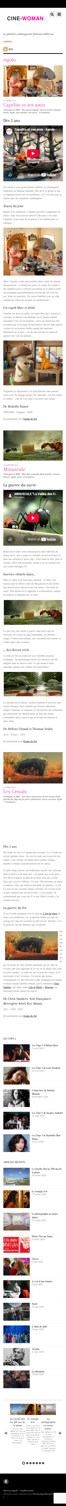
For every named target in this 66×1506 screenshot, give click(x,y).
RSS (11, 49)
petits (27, 799)
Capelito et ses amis (24, 105)
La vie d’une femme (42, 1281)
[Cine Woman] (25, 25)
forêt (42, 474)
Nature (6, 477)
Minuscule (14, 469)
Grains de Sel (30, 418)
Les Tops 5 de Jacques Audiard (47, 1112)
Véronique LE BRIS (11, 110)
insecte (56, 474)
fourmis (48, 474)
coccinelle (35, 474)
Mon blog (26, 474)
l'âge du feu (19, 799)
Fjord (34, 1303)
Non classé (26, 110)
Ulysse (35, 1258)
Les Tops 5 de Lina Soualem (46, 1067)
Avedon (36, 1349)
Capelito (35, 110)
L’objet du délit (39, 1326)
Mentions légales (10, 1490)
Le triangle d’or (40, 1191)
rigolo (12, 112)
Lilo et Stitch (35, 987)
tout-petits (32, 112)
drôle (57, 796)
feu (12, 799)
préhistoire (36, 799)
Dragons (49, 987)
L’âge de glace (50, 913)
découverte (37, 796)
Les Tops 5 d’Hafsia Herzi (45, 1045)
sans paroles (21, 112)
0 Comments (44, 112)
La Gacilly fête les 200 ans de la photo (17, 1422)
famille (6, 799)
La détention (38, 1371)
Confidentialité (27, 1490)
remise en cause (49, 799)
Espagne (57, 110)
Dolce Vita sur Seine (42, 1236)
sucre (19, 477)
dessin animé (46, 110)
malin (6, 112)
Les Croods (15, 791)
